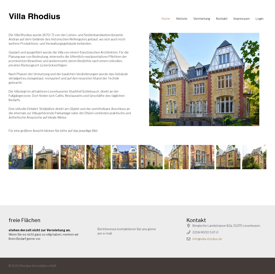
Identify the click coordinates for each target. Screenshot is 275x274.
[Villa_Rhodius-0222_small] (98, 157)
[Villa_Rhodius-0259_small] (176, 157)
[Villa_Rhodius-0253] (124, 157)
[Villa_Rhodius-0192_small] (150, 157)
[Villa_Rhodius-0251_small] (202, 157)
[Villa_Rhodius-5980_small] (47, 157)
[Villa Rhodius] (35, 16)
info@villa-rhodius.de (207, 239)
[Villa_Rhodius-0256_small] (21, 157)
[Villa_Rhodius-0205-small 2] (204, 79)
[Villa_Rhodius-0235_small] (73, 157)
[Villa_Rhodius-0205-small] (254, 157)
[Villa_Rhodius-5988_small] (228, 157)
